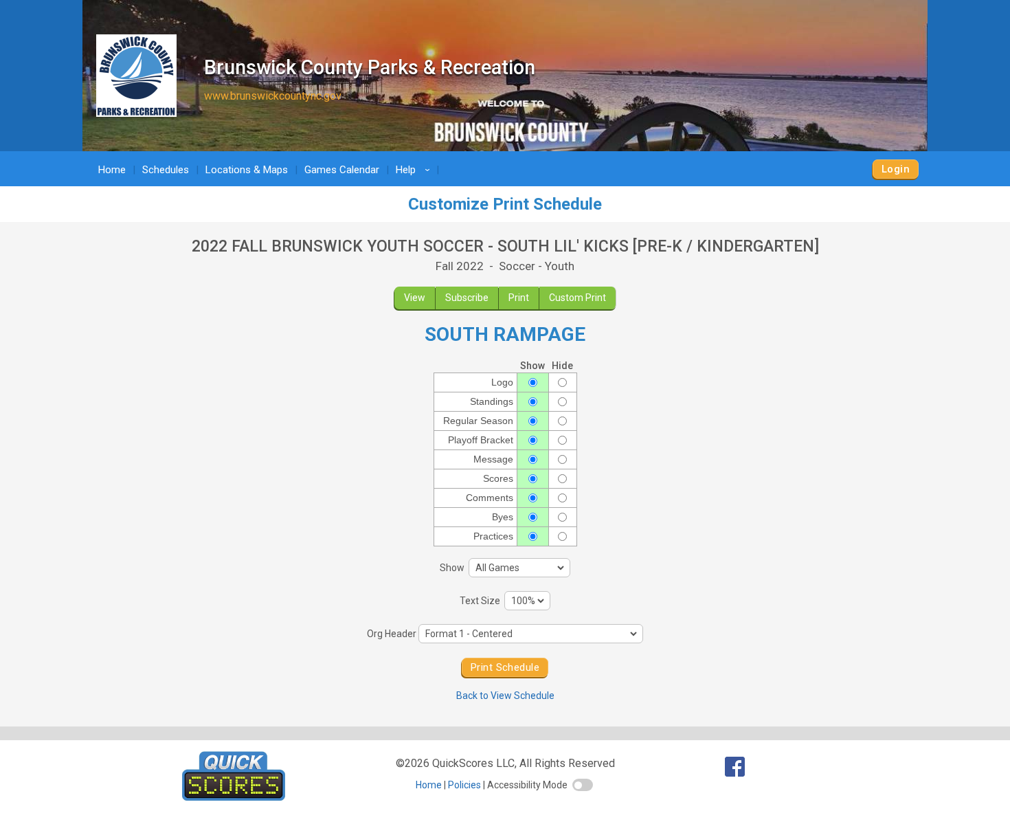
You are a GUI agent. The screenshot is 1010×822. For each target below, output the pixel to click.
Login (896, 169)
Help (415, 170)
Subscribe (467, 297)
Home (112, 170)
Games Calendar (341, 170)
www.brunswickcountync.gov (272, 95)
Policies (464, 784)
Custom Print (577, 297)
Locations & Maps (246, 170)
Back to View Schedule (505, 695)
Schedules (165, 170)
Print (518, 297)
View (414, 297)
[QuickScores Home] (233, 796)
